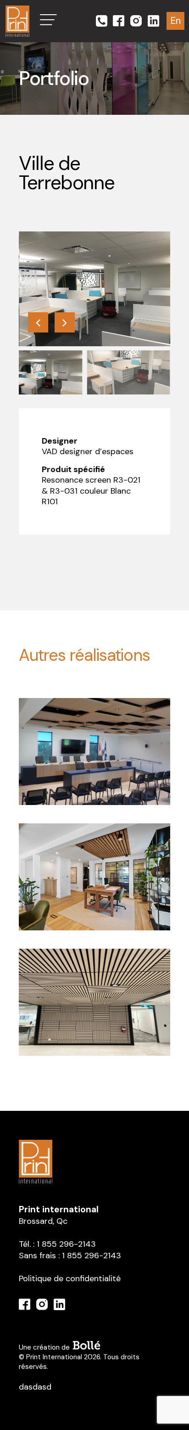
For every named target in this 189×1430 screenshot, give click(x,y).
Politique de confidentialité (70, 1278)
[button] (48, 19)
